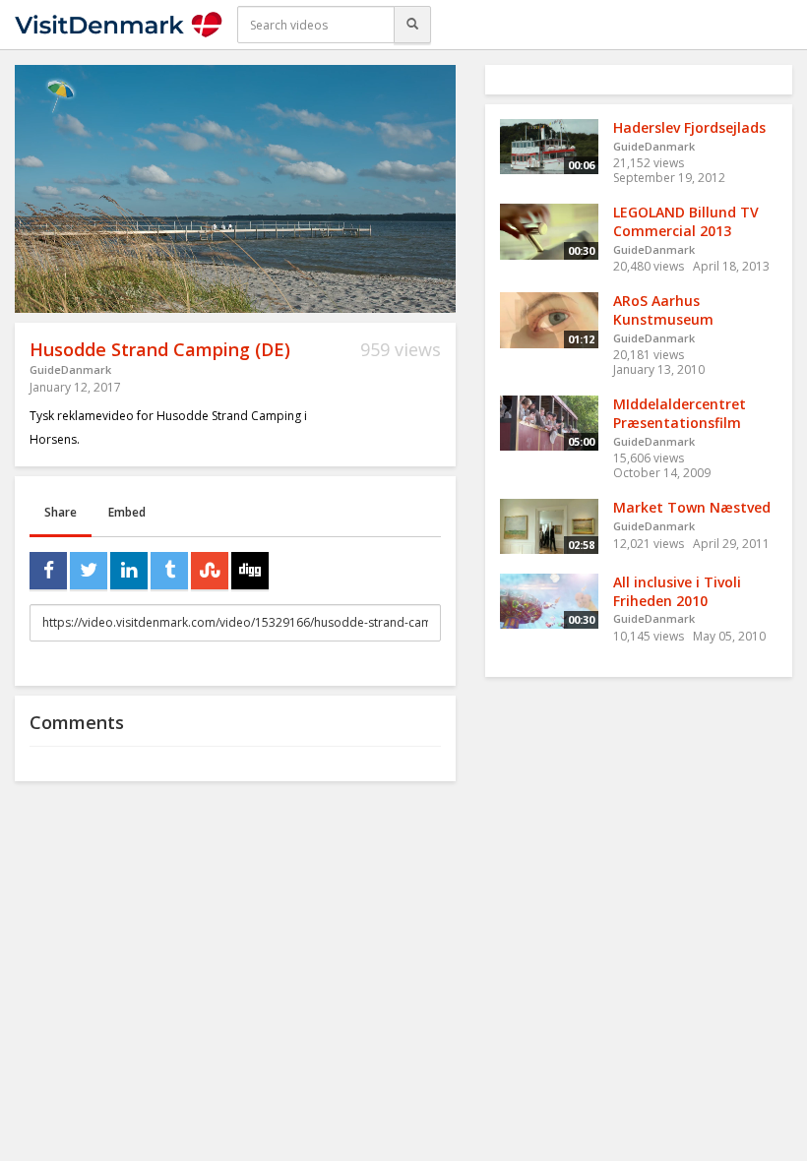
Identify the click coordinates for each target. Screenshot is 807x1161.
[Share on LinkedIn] (129, 570)
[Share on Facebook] (48, 570)
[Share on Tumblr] (169, 570)
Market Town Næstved (692, 507)
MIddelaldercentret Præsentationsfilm (679, 413)
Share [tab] (60, 512)
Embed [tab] (127, 512)
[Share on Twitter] (88, 570)
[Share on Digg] (250, 570)
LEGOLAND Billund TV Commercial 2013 (686, 221)
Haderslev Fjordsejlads (689, 127)
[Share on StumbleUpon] (209, 570)
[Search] (412, 24)
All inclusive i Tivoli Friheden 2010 (677, 591)
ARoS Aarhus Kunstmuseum (663, 310)
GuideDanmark (70, 369)
